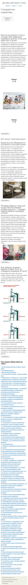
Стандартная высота (7, 19)
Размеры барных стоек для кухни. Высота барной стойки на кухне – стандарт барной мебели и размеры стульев (13, 209)
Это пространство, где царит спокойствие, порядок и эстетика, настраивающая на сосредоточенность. (13, 419)
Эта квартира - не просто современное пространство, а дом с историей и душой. (12, 423)
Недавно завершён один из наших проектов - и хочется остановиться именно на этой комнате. (14, 517)
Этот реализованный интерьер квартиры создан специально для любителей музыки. (13, 450)
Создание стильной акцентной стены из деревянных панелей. (13, 407)
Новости (14, 6)
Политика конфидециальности (7, 581)
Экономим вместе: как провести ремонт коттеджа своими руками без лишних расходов (14, 502)
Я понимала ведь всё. (8, 370)
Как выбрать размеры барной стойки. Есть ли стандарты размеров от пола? (14, 269)
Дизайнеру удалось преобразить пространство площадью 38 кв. (11, 434)
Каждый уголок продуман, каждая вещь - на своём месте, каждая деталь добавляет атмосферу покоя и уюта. (14, 485)
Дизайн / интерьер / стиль (14, 3)
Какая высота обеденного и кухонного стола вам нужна (13, 143)
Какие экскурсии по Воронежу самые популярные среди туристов (12, 535)
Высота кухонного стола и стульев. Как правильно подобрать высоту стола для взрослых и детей (13, 37)
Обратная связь (5, 583)
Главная (7, 6)
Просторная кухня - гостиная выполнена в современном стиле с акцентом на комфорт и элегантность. (13, 384)
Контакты (4, 579)
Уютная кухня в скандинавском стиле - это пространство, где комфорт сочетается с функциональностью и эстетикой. (13, 472)
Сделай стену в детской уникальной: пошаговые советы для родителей (12, 558)
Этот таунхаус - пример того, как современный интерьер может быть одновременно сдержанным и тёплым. (11, 526)
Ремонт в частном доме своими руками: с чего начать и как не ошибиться (13, 495)
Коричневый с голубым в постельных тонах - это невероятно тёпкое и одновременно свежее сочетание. (14, 539)
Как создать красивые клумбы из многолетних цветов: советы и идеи (11, 569)
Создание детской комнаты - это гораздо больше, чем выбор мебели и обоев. (13, 468)
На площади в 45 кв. (8, 458)
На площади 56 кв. (8, 444)
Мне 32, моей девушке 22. (9, 372)
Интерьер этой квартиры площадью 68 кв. (14, 453)
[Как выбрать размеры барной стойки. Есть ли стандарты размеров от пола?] (14, 311)
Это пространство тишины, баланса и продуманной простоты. (12, 403)
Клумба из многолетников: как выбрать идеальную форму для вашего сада (12, 572)
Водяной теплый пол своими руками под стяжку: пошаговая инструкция (13, 509)
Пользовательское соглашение (12, 579)
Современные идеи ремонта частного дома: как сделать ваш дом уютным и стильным (14, 499)
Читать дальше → (5, 133)
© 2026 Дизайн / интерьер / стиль (8, 577)
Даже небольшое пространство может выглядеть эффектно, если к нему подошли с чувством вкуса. (13, 553)
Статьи (20, 6)
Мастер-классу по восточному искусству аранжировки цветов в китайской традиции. (13, 438)
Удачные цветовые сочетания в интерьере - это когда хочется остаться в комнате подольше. (14, 490)
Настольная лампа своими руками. (12, 546)
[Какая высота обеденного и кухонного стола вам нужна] (14, 190)
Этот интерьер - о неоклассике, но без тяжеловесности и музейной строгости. (12, 522)
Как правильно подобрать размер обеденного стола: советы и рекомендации (13, 531)
